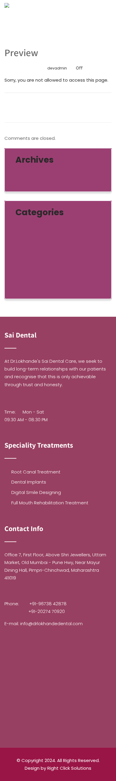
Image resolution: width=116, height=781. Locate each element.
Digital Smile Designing (36, 492)
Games (23, 255)
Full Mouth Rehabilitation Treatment (49, 503)
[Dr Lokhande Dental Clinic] (6, 15)
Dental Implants (28, 482)
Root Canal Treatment (35, 472)
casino (22, 241)
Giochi (22, 269)
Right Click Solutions (69, 768)
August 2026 (29, 175)
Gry (19, 283)
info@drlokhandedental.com (51, 623)
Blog (20, 228)
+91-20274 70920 (46, 611)
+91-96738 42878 (48, 604)
